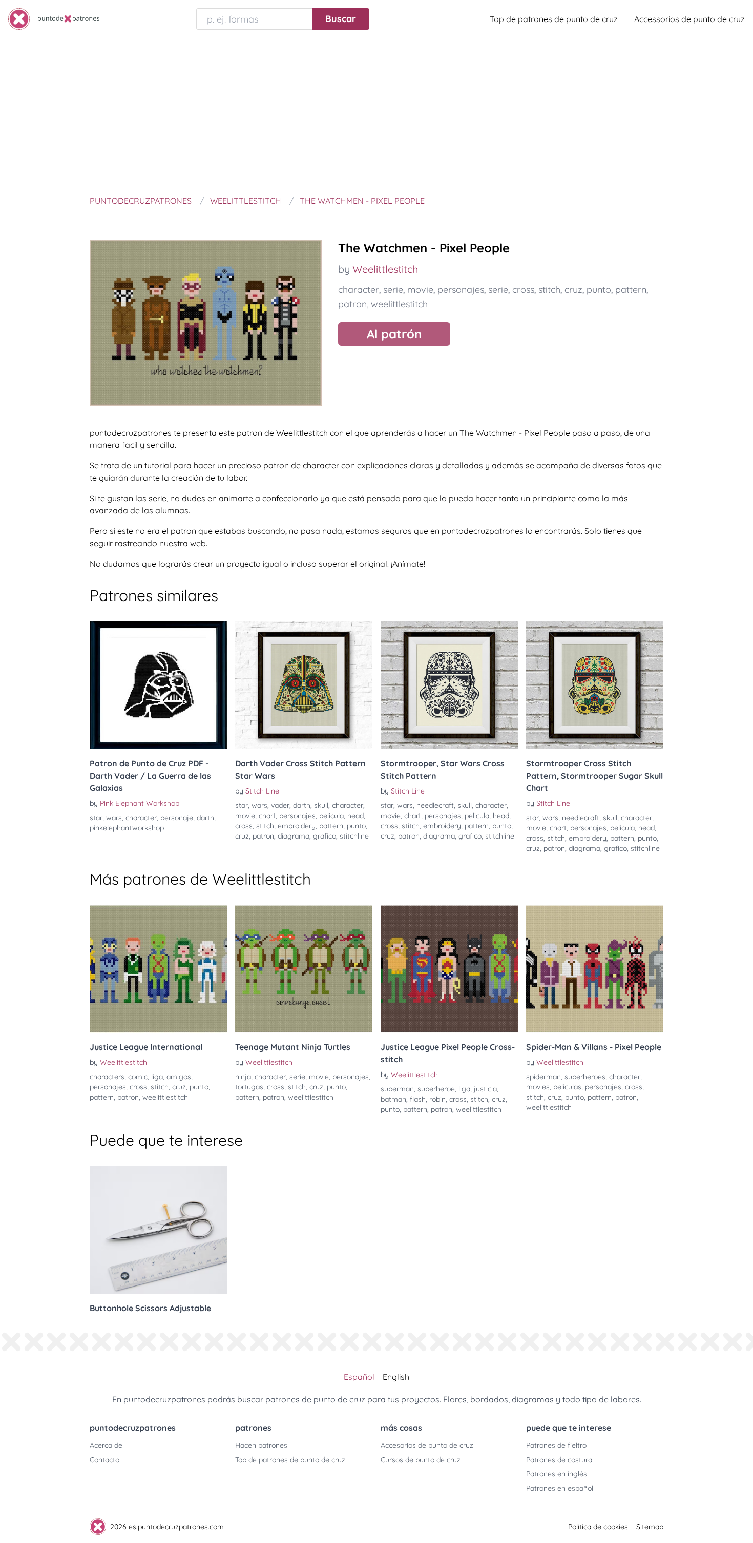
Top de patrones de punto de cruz (554, 19)
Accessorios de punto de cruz (689, 19)
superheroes (584, 1076)
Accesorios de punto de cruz (427, 1445)
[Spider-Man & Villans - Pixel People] (594, 969)
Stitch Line (262, 791)
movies (538, 1086)
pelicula (331, 815)
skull (321, 805)
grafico (324, 836)
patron (352, 304)
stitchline (354, 836)
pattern (630, 289)
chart (267, 815)
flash (418, 1099)
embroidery (297, 825)
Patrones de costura (559, 1459)
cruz (573, 289)
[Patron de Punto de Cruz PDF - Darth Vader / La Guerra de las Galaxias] (158, 685)
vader (280, 805)
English (396, 1376)
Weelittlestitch (385, 269)
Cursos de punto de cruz (421, 1459)
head (355, 815)
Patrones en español (559, 1488)
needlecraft (435, 805)
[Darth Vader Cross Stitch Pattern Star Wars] (303, 685)
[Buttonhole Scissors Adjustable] (158, 1230)
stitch (549, 289)
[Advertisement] (376, 114)
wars (114, 817)
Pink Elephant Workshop (139, 803)
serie (393, 289)
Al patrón (394, 333)
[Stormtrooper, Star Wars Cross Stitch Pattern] (449, 685)
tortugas (249, 1086)
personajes (460, 289)
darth (205, 817)
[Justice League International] (158, 969)
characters (107, 1076)
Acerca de (106, 1445)
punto (599, 289)
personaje (176, 817)
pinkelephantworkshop (127, 827)
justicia (485, 1089)
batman (393, 1099)
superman (397, 1089)
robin (437, 1099)
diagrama (293, 836)
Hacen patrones (261, 1445)
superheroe (436, 1089)
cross (523, 289)
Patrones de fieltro (556, 1445)
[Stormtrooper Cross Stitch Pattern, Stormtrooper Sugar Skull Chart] (594, 685)
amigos (178, 1076)
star (96, 817)
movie (420, 289)
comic (138, 1076)
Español (359, 1376)
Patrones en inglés (556, 1473)
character (358, 289)
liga (157, 1076)
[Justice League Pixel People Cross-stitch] (449, 969)
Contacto (104, 1459)
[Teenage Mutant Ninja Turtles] (303, 969)
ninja (243, 1076)
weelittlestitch (399, 304)
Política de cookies (598, 1526)
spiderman (543, 1076)
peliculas (567, 1086)
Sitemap (649, 1526)
